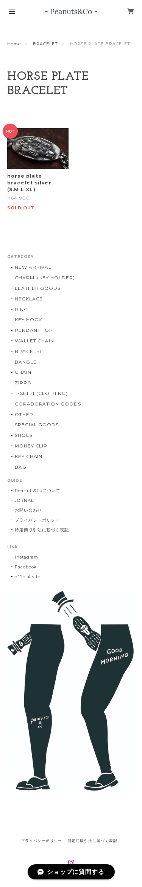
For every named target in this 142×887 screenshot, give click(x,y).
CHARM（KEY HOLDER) (45, 277)
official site (28, 576)
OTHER (24, 414)
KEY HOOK (28, 319)
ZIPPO (23, 382)
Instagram (27, 557)
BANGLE (26, 362)
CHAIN (23, 372)
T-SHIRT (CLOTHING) (41, 393)
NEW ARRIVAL (33, 267)
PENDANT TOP (34, 330)
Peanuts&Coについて (38, 490)
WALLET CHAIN (35, 341)
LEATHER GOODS (38, 288)
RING (21, 309)
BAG (21, 467)
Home (14, 43)
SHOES (24, 435)
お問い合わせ (28, 510)
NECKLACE (29, 299)
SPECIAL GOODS (37, 424)
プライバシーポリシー (37, 520)
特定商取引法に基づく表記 (42, 530)
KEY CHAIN (29, 456)
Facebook (26, 567)
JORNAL (24, 500)
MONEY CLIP (31, 446)
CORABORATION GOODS (48, 404)
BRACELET (45, 43)
